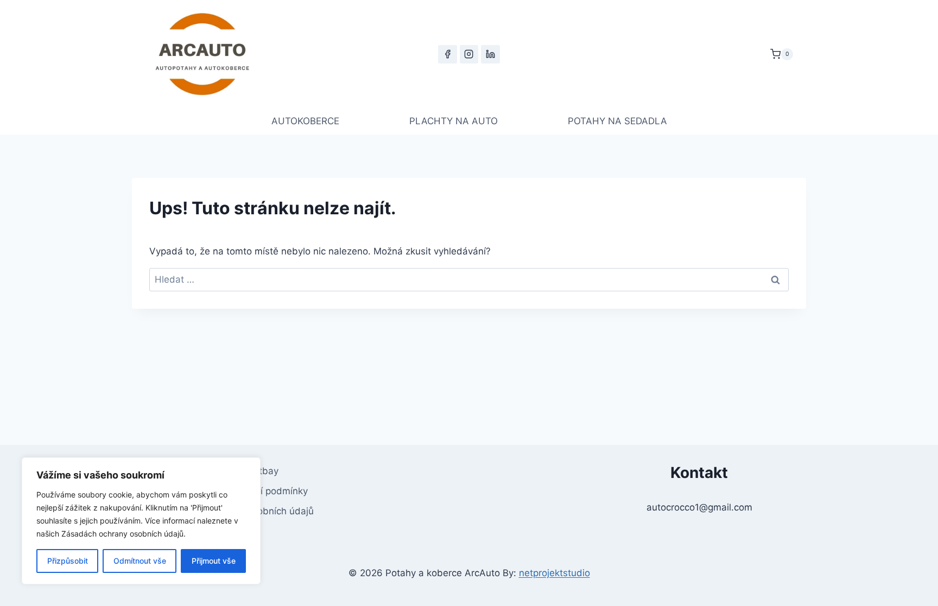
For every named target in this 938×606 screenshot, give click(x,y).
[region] (141, 520)
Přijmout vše (214, 560)
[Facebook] (447, 54)
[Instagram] (469, 54)
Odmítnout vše (139, 560)
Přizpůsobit (67, 560)
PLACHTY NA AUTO (453, 121)
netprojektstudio (554, 572)
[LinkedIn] (490, 54)
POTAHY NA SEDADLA (617, 121)
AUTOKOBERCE (305, 121)
